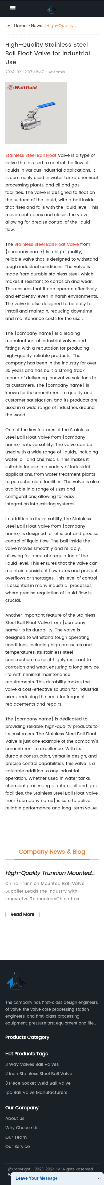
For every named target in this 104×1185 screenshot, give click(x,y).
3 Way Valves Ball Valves (32, 1064)
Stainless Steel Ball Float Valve (46, 244)
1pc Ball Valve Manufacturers (36, 1092)
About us (14, 1118)
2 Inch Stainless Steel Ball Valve (38, 1074)
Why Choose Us (21, 1127)
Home (20, 26)
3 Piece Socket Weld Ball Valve (38, 1083)
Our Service (17, 1146)
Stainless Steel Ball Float (31, 155)
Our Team (16, 1137)
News (36, 25)
